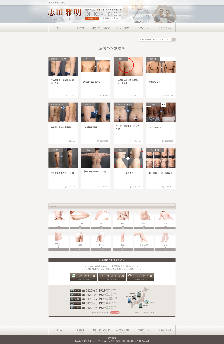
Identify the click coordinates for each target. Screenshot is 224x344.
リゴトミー (88, 59)
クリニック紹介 (165, 28)
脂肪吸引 (80, 28)
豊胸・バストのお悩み (101, 28)
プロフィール (143, 28)
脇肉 (120, 59)
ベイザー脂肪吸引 (155, 150)
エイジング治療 (122, 28)
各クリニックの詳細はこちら (144, 312)
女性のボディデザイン (59, 59)
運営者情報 (112, 338)
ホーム (59, 28)
